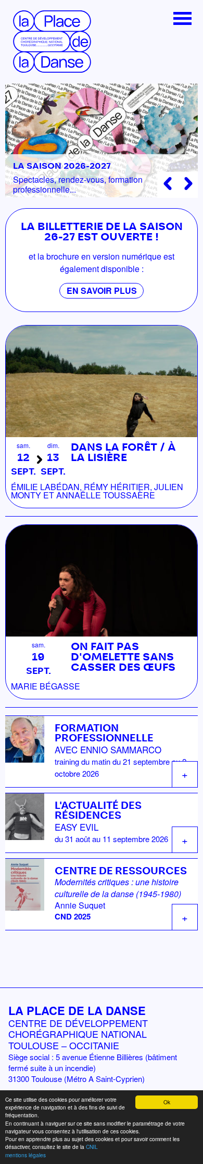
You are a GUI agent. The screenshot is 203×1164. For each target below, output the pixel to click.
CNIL (92, 1147)
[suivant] (188, 183)
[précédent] (167, 183)
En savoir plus (102, 290)
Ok (166, 1102)
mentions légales (25, 1155)
